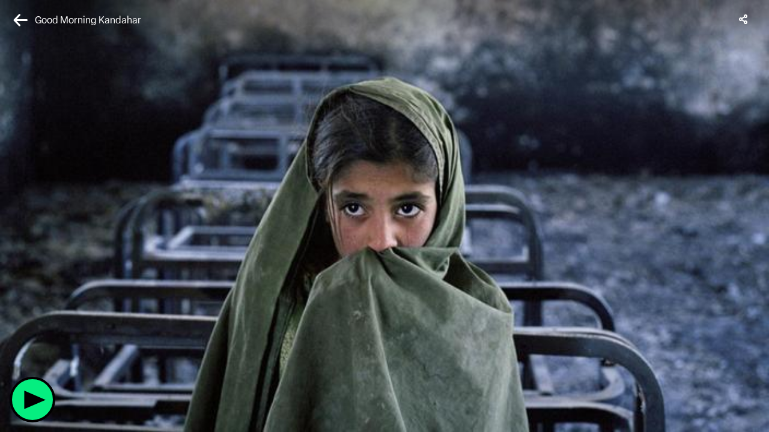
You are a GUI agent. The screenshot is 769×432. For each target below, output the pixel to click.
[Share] (744, 19)
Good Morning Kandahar (88, 20)
